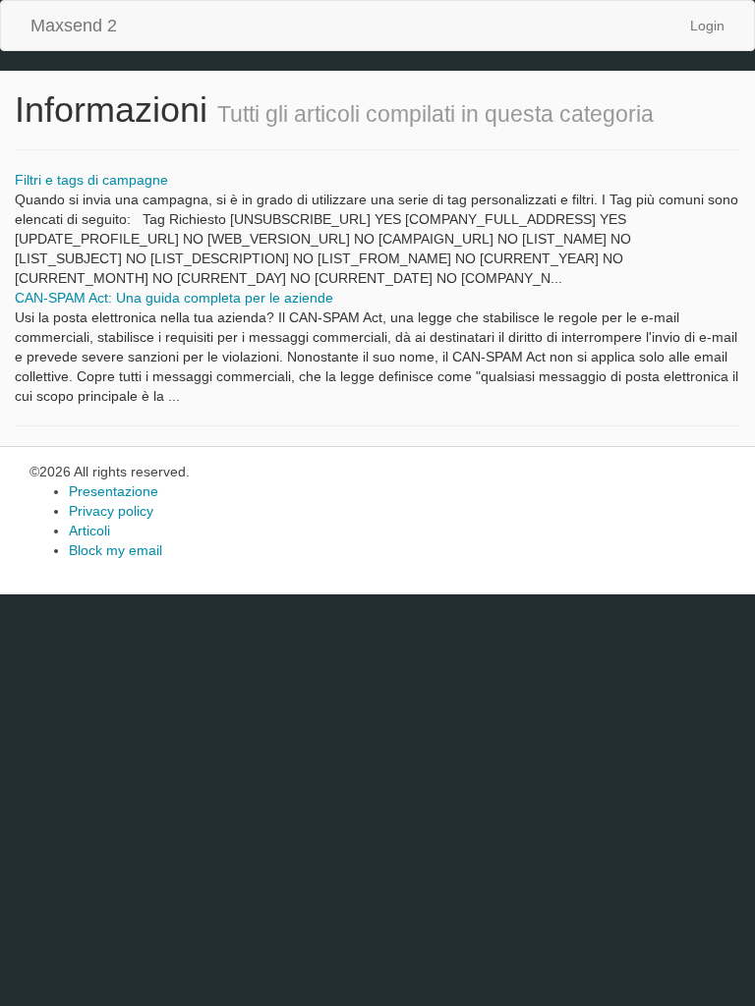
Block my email (115, 550)
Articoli (89, 530)
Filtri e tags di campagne (91, 180)
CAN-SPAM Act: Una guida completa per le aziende (174, 298)
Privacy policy (111, 511)
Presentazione (113, 491)
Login (707, 25)
